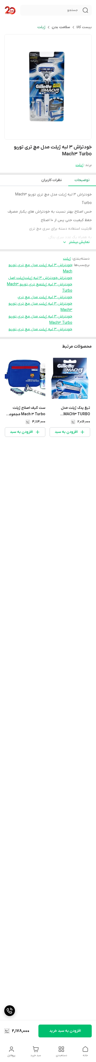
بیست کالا (84, 27)
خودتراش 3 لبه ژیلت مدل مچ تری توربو (40, 329)
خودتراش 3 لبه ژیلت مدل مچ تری (45, 297)
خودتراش (65, 277)
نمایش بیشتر (79, 242)
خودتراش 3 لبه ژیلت (41, 277)
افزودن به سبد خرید (65, 1030)
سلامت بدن (61, 27)
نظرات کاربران (51, 180)
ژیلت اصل (16, 277)
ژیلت (41, 27)
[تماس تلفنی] (9, 1010)
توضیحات (82, 180)
